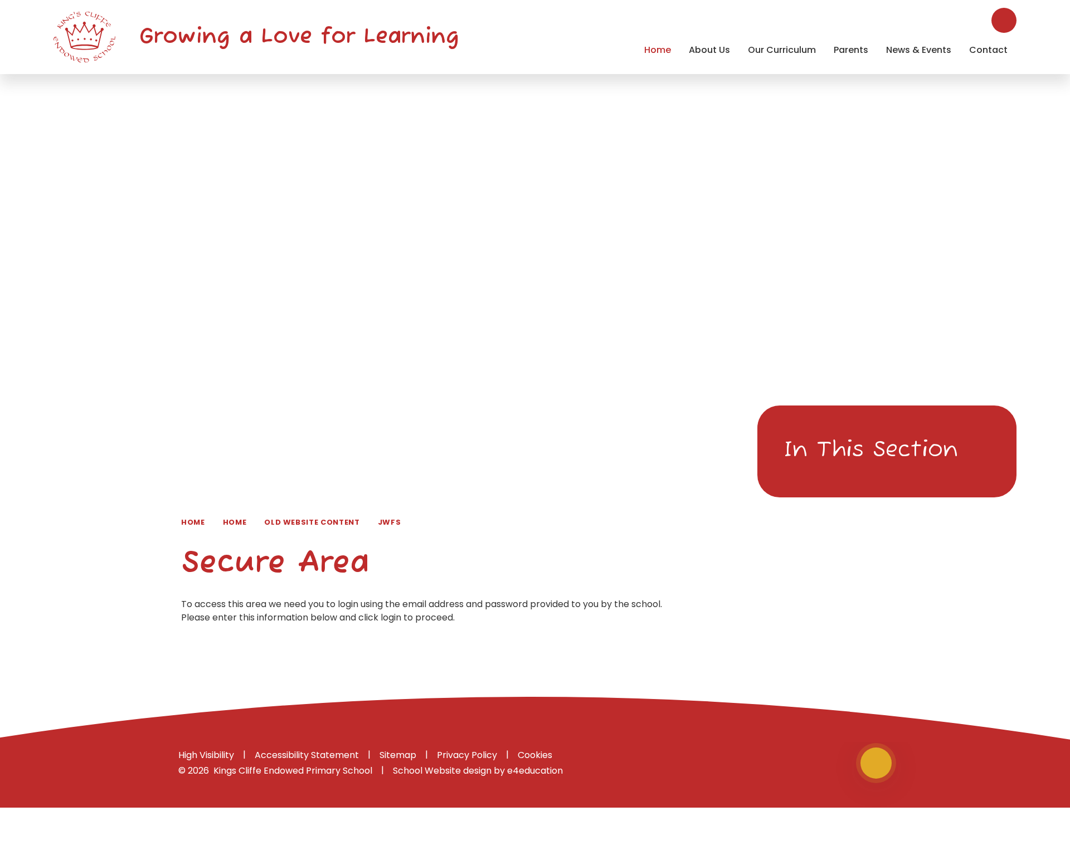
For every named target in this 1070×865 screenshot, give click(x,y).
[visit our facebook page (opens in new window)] (838, 764)
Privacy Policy (467, 755)
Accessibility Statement (307, 755)
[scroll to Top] (876, 763)
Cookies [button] (535, 755)
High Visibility (206, 755)
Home (193, 522)
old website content (311, 522)
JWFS (389, 522)
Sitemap (398, 755)
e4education (535, 770)
